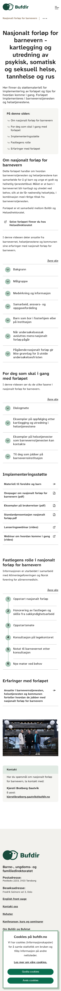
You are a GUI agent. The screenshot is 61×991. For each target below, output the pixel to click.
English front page (15, 899)
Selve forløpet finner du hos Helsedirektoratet (27, 224)
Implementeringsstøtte (25, 136)
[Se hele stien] (45, 18)
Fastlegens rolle (21, 142)
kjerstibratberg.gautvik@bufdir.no (28, 797)
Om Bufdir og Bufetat (16, 929)
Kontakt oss (10, 906)
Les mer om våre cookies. (30, 962)
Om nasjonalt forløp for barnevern (32, 120)
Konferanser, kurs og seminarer (23, 921)
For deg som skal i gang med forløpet (29, 129)
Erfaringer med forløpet (25, 149)
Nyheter (8, 914)
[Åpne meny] (55, 7)
